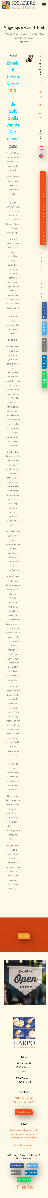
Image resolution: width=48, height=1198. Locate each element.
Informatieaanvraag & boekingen (43, 208)
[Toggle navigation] (44, 4)
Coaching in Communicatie (24, 1137)
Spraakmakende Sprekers (24, 1133)
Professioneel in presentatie (24, 1130)
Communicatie (40, 100)
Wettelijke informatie (24, 1145)
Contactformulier (24, 1112)
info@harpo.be (25, 1098)
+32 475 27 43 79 (25, 1102)
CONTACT (24, 936)
